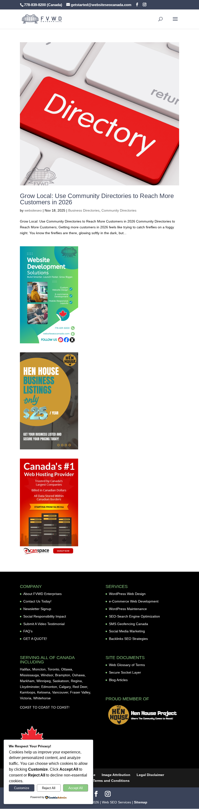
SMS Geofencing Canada (128, 624)
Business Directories (84, 210)
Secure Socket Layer (125, 672)
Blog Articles (118, 680)
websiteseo (33, 210)
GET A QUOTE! (35, 639)
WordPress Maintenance (128, 609)
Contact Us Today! (37, 601)
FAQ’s (28, 631)
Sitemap (140, 802)
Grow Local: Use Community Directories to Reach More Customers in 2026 (97, 199)
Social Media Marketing (127, 631)
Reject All (48, 788)
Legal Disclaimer (150, 775)
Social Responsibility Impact (44, 616)
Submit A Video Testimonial (44, 624)
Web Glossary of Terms (127, 665)
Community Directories (118, 210)
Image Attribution (116, 775)
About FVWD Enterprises (42, 594)
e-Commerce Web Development (133, 601)
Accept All (75, 788)
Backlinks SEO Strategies (128, 639)
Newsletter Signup (37, 609)
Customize (21, 788)
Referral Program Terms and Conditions (97, 781)
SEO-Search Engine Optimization (134, 616)
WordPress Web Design (127, 594)
